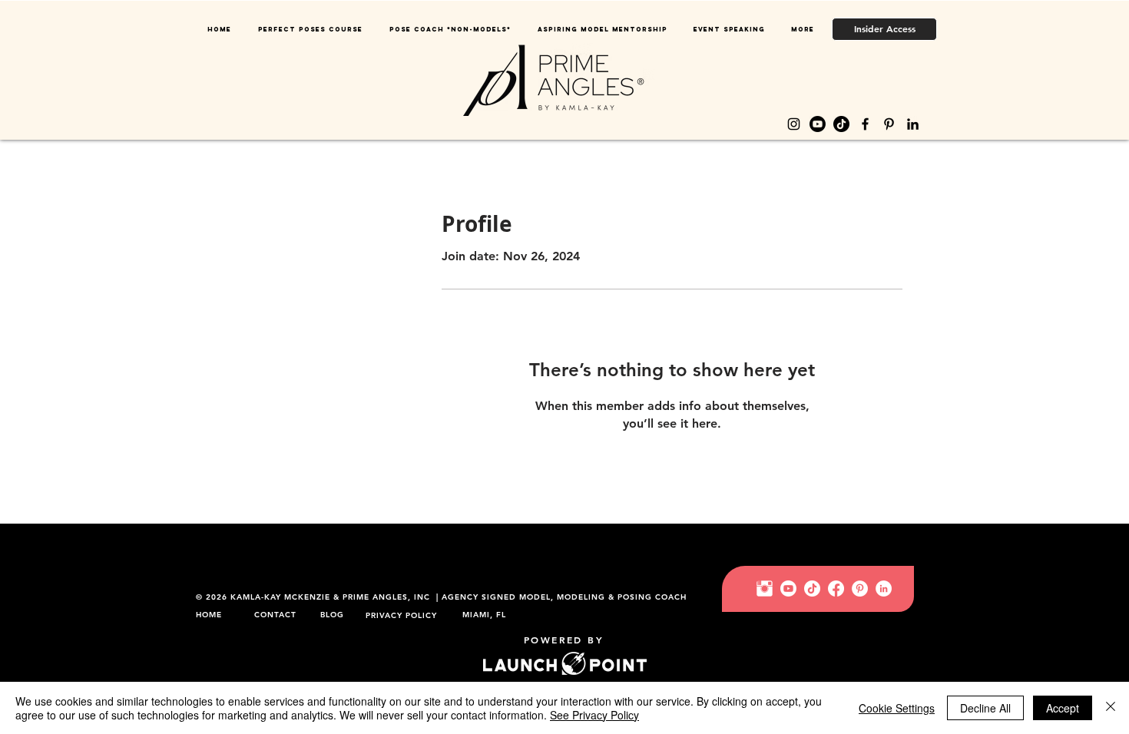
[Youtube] (818, 124)
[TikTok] (841, 124)
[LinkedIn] (913, 124)
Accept (1062, 708)
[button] (450, 29)
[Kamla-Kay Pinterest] (860, 588)
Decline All (985, 708)
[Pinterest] (889, 124)
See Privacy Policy (594, 714)
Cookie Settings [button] (897, 708)
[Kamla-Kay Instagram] (765, 588)
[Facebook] (865, 124)
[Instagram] (794, 124)
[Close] (1110, 708)
